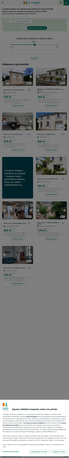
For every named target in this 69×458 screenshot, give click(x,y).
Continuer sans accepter (11, 451)
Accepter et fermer (59, 452)
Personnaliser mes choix (39, 452)
